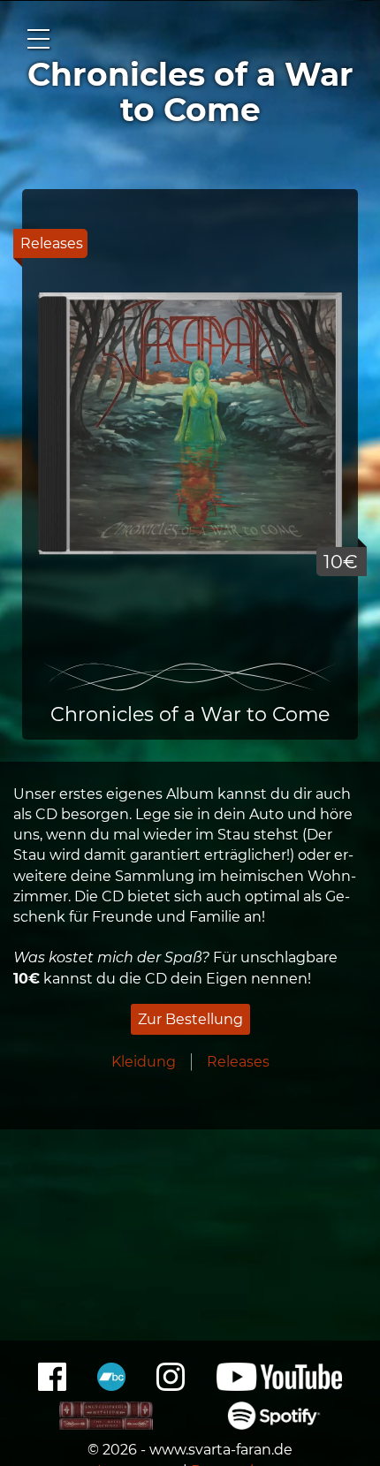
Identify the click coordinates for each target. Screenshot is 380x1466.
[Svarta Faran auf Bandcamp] (111, 1386)
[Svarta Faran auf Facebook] (52, 1386)
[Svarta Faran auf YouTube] (280, 1386)
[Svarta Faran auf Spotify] (274, 1425)
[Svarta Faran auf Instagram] (170, 1386)
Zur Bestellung (190, 1019)
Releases (238, 1061)
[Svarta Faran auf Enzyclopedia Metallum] (106, 1425)
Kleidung (143, 1061)
